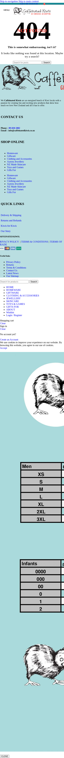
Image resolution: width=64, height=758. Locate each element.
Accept (3, 348)
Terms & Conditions (16, 267)
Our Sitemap (12, 276)
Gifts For (11, 170)
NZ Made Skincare (16, 164)
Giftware (11, 156)
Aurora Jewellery (15, 161)
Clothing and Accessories (19, 159)
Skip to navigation (9, 1)
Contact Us (11, 270)
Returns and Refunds (11, 220)
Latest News (12, 273)
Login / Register (14, 315)
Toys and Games (15, 167)
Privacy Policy (13, 262)
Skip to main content (28, 1)
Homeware (12, 153)
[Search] (40, 4)
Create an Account (9, 339)
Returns (10, 264)
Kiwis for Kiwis (9, 225)
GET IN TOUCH (29, 3)
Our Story (6, 231)
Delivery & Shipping (11, 215)
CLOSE (4, 756)
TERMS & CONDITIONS (34, 241)
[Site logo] (32, 16)
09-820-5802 (14, 128)
